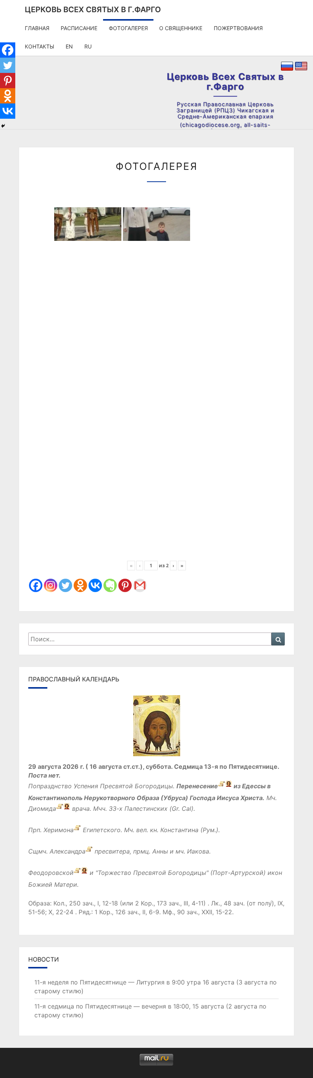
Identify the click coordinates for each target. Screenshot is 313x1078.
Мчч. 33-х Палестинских (130, 808)
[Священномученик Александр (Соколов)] (89, 851)
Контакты (39, 46)
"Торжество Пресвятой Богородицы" (151, 872)
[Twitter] (65, 585)
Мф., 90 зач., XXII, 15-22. (198, 912)
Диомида (42, 808)
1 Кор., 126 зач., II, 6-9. (128, 912)
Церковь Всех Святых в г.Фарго (93, 9)
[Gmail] (140, 585)
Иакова (198, 851)
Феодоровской (51, 872)
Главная (37, 28)
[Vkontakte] (95, 585)
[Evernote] (110, 585)
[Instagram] (50, 585)
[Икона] (156, 728)
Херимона (59, 830)
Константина (179, 830)
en (69, 46)
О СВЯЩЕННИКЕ (180, 28)
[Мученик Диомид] (59, 808)
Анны (160, 851)
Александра (68, 851)
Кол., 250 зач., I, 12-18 (85, 903)
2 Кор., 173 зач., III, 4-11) (170, 903)
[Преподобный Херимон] (77, 830)
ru (88, 46)
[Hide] (3, 126)
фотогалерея (128, 28)
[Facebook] (35, 585)
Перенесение (197, 786)
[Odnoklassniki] (80, 585)
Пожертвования (238, 28)
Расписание (79, 28)
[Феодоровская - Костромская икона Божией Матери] (77, 872)
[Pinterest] (125, 585)
